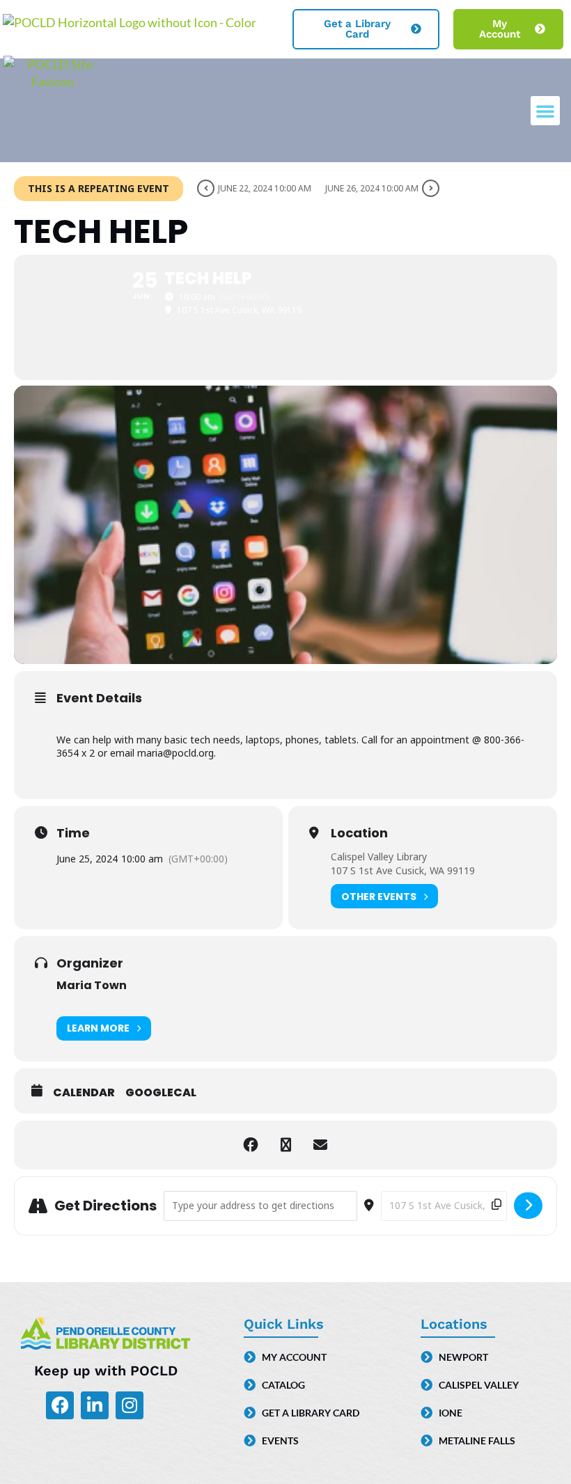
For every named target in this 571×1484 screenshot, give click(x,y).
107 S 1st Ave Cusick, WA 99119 (403, 870)
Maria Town (91, 985)
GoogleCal (160, 1093)
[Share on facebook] (250, 1145)
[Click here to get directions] (528, 1205)
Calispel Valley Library (379, 856)
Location (359, 833)
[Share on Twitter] (285, 1145)
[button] (545, 110)
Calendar (84, 1093)
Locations (454, 1324)
